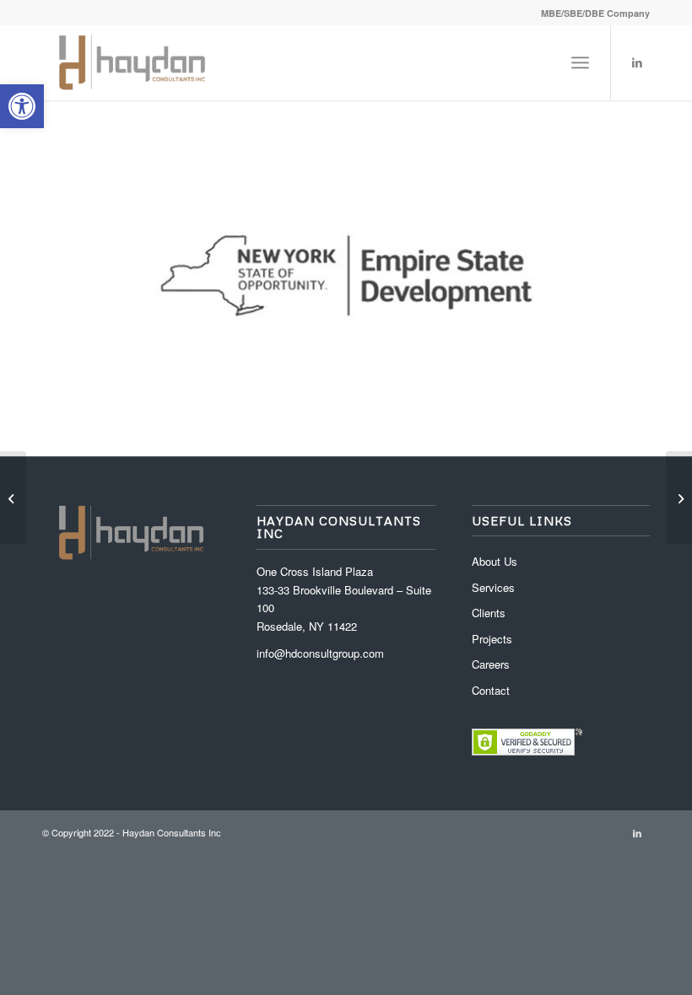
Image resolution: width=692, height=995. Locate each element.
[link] (22, 106)
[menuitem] (591, 13)
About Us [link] (494, 561)
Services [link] (493, 587)
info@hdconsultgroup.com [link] (320, 653)
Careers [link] (491, 664)
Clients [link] (488, 613)
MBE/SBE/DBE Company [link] (595, 13)
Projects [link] (492, 639)
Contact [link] (491, 690)
